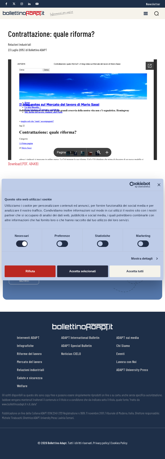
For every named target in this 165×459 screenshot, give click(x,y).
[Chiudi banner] (159, 184)
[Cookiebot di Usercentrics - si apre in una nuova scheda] (132, 185)
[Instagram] (21, 3)
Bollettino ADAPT (38, 50)
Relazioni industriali (19, 44)
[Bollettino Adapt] (38, 13)
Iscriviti (24, 280)
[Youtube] (36, 3)
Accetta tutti (134, 271)
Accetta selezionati (82, 271)
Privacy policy (101, 443)
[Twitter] (14, 3)
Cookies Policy (119, 443)
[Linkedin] (29, 3)
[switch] (62, 243)
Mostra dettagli (142, 258)
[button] (156, 13)
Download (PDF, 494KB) (23, 163)
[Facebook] (6, 3)
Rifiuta (30, 271)
